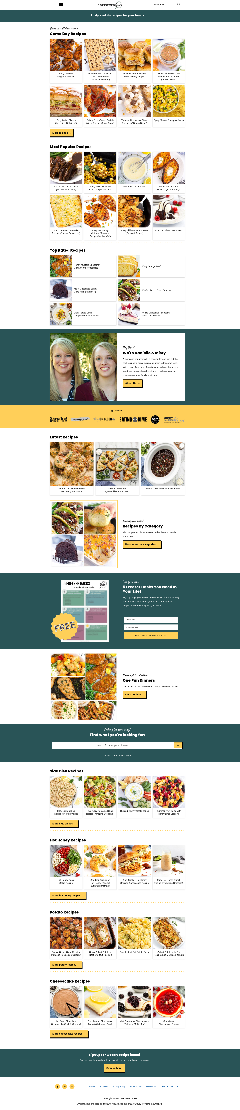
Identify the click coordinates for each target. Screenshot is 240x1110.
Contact (91, 1086)
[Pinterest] (64, 1086)
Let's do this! (133, 694)
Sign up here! (114, 1068)
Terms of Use (136, 1086)
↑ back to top (169, 1086)
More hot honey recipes (66, 895)
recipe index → (126, 755)
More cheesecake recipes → (69, 1033)
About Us (131, 383)
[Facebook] (57, 1086)
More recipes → (61, 132)
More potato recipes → (66, 964)
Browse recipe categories (140, 544)
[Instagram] (72, 1086)
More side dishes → (64, 823)
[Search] (178, 745)
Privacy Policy (118, 1086)
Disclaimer (151, 1086)
